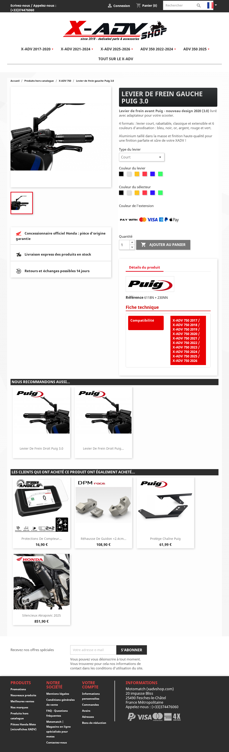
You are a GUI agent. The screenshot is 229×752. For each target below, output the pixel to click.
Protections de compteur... (41, 538)
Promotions (18, 689)
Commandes (90, 705)
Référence (134, 297)
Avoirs (86, 711)
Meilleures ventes (22, 701)
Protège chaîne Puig (165, 538)
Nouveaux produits (23, 695)
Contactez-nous (56, 742)
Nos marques (19, 707)
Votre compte (90, 685)
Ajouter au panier (163, 244)
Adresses (88, 717)
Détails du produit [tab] (144, 267)
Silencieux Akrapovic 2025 (41, 615)
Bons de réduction (94, 723)
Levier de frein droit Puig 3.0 (41, 448)
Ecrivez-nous (20, 5)
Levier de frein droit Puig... (103, 448)
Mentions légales (57, 694)
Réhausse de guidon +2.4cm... (103, 538)
